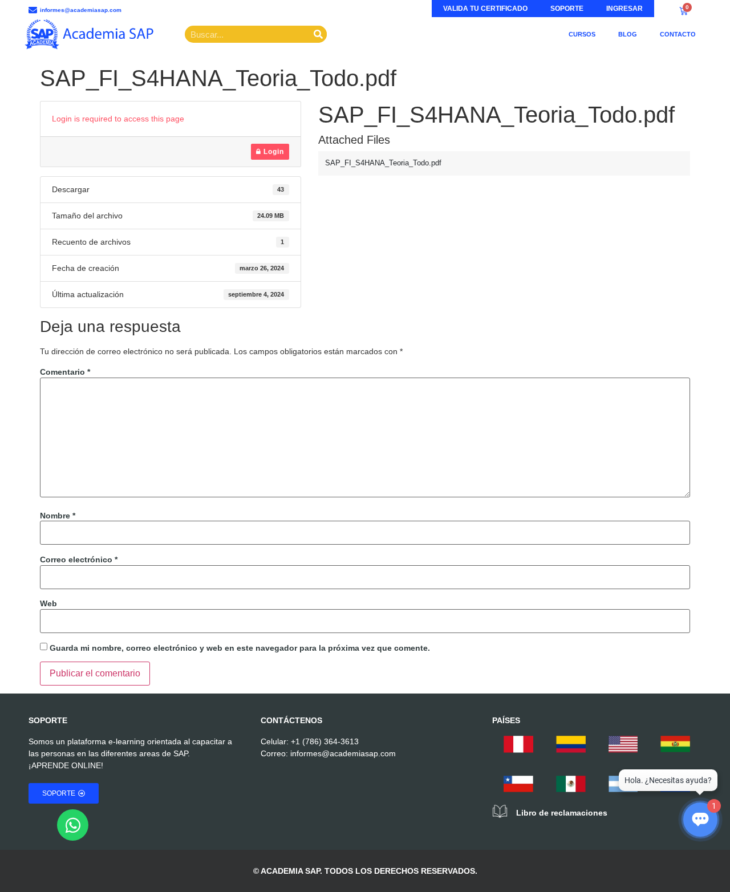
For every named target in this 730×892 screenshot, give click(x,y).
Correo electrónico (78, 559)
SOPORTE (566, 9)
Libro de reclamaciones (561, 812)
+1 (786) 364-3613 (325, 741)
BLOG (627, 34)
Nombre (57, 516)
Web (48, 603)
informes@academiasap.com (343, 753)
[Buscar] (318, 34)
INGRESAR (624, 9)
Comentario (65, 372)
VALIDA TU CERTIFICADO (485, 9)
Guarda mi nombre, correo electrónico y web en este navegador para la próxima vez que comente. (240, 648)
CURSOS (582, 34)
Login (272, 152)
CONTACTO (678, 34)
